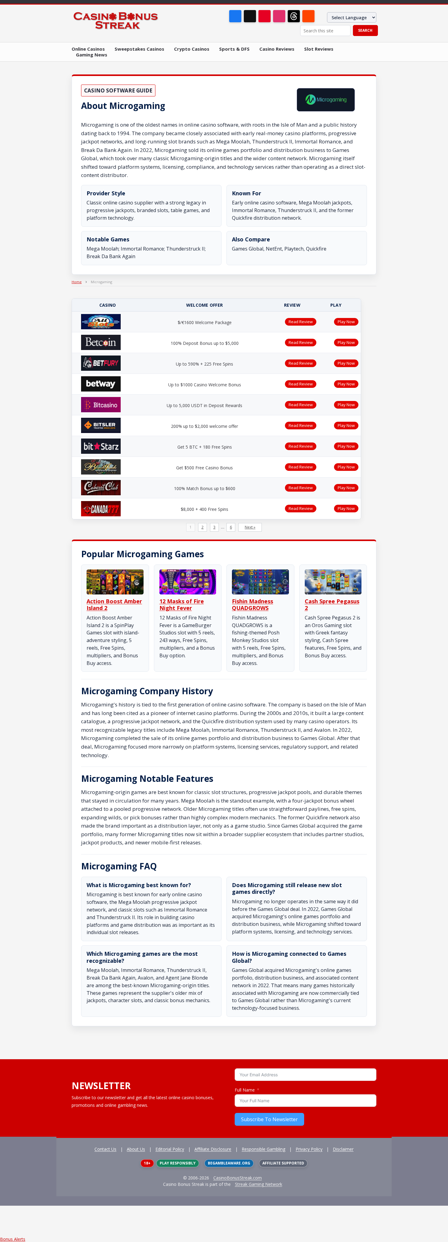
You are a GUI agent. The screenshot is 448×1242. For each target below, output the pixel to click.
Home (77, 282)
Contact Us (105, 1149)
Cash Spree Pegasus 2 (332, 605)
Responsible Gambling (263, 1149)
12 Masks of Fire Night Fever (181, 605)
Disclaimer (343, 1149)
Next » (250, 527)
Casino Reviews (276, 49)
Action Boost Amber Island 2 (114, 605)
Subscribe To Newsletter (269, 1119)
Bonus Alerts (12, 1239)
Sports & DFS (234, 49)
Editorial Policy (169, 1149)
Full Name (245, 1090)
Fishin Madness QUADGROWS (252, 605)
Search (365, 30)
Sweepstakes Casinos (139, 49)
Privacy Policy (309, 1149)
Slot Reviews (318, 49)
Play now (346, 321)
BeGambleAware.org (229, 1163)
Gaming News (91, 54)
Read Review (301, 321)
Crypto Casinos (191, 49)
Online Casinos (88, 49)
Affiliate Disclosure (212, 1149)
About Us (136, 1149)
